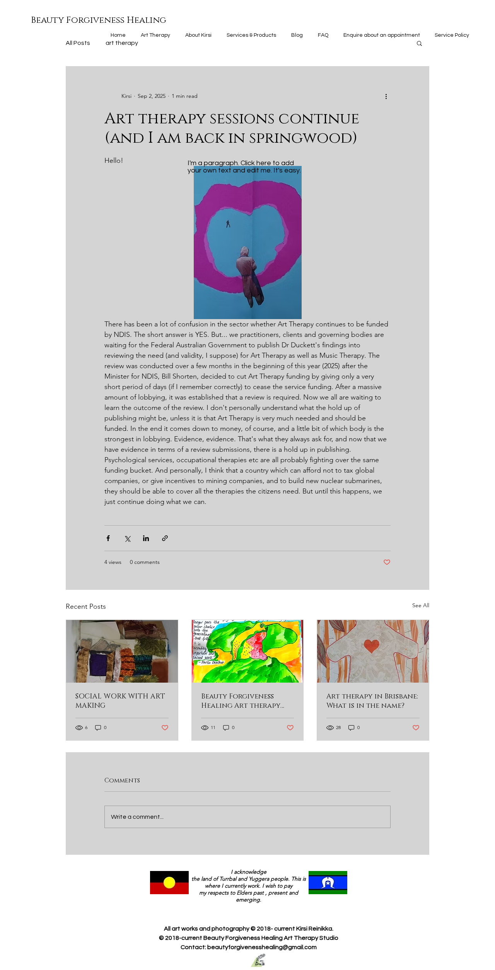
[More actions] (386, 96)
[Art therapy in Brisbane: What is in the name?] (373, 651)
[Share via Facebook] (108, 538)
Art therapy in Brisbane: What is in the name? (372, 701)
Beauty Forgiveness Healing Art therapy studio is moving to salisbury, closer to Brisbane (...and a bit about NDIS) (240, 701)
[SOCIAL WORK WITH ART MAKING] (122, 651)
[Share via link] (165, 538)
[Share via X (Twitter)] (127, 538)
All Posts (78, 43)
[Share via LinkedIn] (146, 538)
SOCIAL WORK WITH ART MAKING (120, 701)
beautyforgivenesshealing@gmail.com (262, 947)
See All (420, 605)
